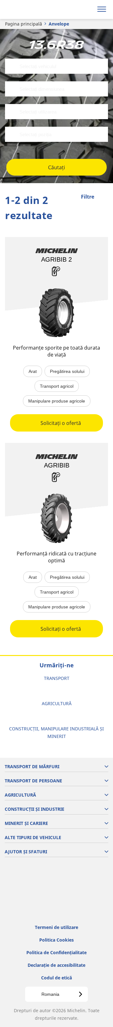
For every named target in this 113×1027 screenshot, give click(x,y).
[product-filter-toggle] (103, 197)
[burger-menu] (101, 9)
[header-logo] (29, 9)
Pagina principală (23, 24)
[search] (87, 9)
